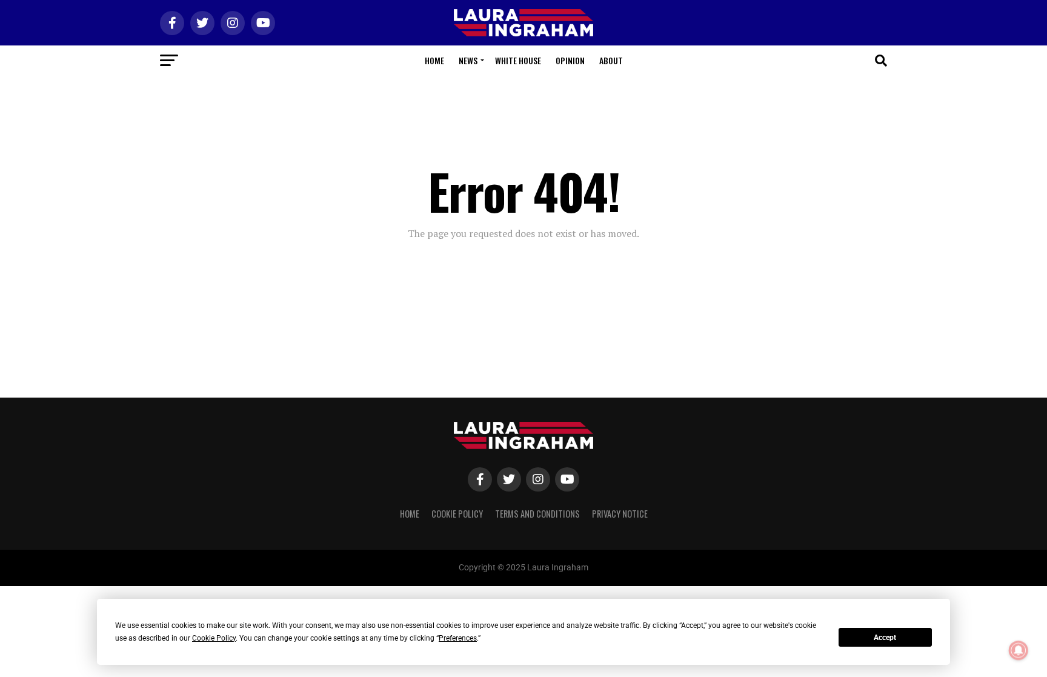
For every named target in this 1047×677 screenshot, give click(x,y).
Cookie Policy (457, 513)
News (468, 60)
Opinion (570, 60)
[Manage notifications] (1018, 650)
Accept (885, 637)
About (611, 60)
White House (518, 60)
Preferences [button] (458, 638)
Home (434, 60)
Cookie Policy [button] (214, 638)
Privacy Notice (620, 513)
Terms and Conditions (537, 513)
